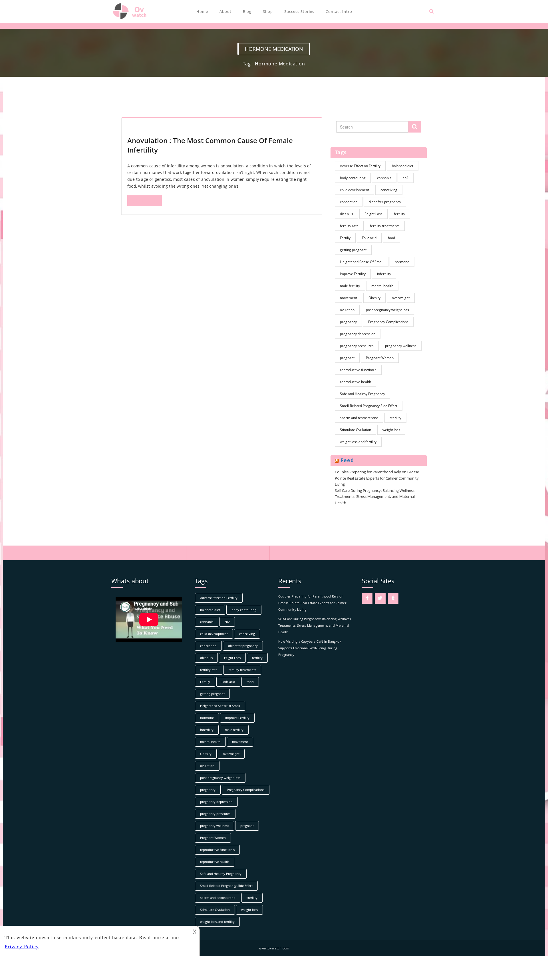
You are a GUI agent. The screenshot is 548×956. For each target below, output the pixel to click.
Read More (147, 200)
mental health (382, 285)
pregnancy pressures (357, 345)
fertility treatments (385, 225)
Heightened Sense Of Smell (361, 261)
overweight (401, 297)
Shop (268, 11)
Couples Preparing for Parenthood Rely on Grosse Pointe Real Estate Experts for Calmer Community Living (377, 478)
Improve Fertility (353, 273)
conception (348, 201)
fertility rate (349, 225)
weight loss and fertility (358, 441)
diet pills (346, 213)
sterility (395, 417)
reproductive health (355, 381)
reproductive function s (358, 369)
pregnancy (348, 321)
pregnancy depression (357, 333)
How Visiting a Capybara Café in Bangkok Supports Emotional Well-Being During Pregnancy (309, 648)
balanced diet (402, 165)
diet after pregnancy (385, 201)
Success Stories (299, 11)
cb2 (405, 177)
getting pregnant (353, 249)
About (225, 11)
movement (348, 297)
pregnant (347, 357)
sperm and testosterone (359, 417)
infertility (384, 273)
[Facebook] (367, 598)
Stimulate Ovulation (355, 429)
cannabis (384, 177)
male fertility (350, 285)
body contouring (353, 177)
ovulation (347, 309)
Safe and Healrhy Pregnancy (362, 393)
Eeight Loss (373, 213)
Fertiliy (345, 237)
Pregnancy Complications (388, 321)
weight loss (391, 429)
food (391, 237)
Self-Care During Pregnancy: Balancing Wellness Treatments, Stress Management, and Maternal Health (375, 496)
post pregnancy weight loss (387, 309)
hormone (402, 261)
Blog (247, 11)
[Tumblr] (393, 598)
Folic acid (369, 237)
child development (354, 189)
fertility (399, 213)
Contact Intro (339, 11)
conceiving (388, 189)
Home (202, 11)
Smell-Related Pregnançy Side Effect (368, 405)
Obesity (374, 297)
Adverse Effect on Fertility (360, 165)
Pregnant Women (380, 357)
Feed (347, 460)
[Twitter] (380, 598)
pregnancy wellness (400, 345)
